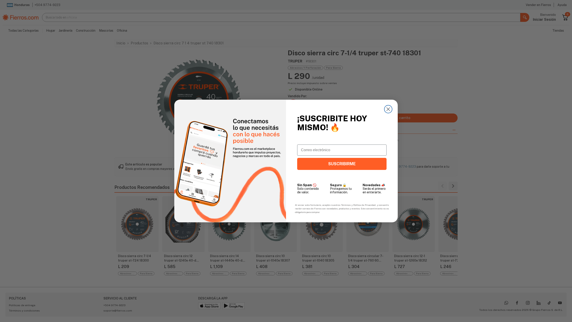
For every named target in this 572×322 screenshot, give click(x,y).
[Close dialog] (388, 109)
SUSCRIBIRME (342, 163)
